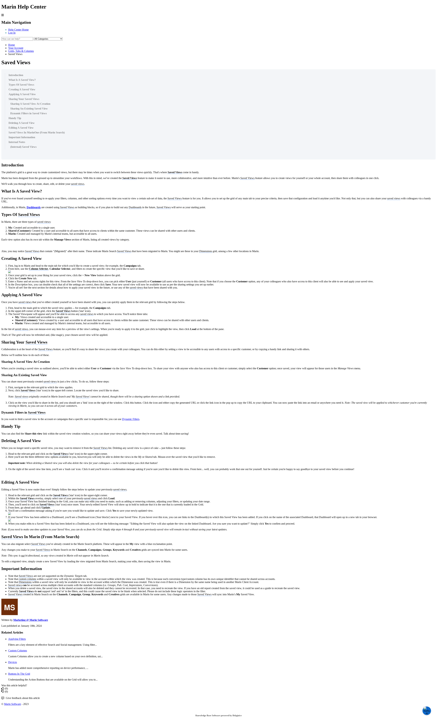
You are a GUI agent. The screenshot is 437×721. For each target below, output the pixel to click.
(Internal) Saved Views (23, 146)
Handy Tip (15, 118)
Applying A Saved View (22, 94)
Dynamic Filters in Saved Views (28, 113)
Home (11, 44)
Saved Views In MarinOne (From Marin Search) (37, 132)
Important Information (22, 137)
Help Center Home (18, 29)
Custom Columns (17, 650)
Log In (12, 32)
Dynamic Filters (130, 419)
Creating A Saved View (22, 89)
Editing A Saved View (21, 127)
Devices (12, 662)
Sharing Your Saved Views (24, 99)
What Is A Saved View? (22, 79)
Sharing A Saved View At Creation (30, 103)
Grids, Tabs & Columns (21, 51)
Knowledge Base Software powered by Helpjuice (218, 715)
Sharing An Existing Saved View (29, 108)
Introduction (16, 75)
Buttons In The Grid (19, 673)
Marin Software (12, 704)
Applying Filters (17, 638)
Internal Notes (17, 142)
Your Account (15, 47)
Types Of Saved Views (21, 84)
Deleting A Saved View (22, 122)
